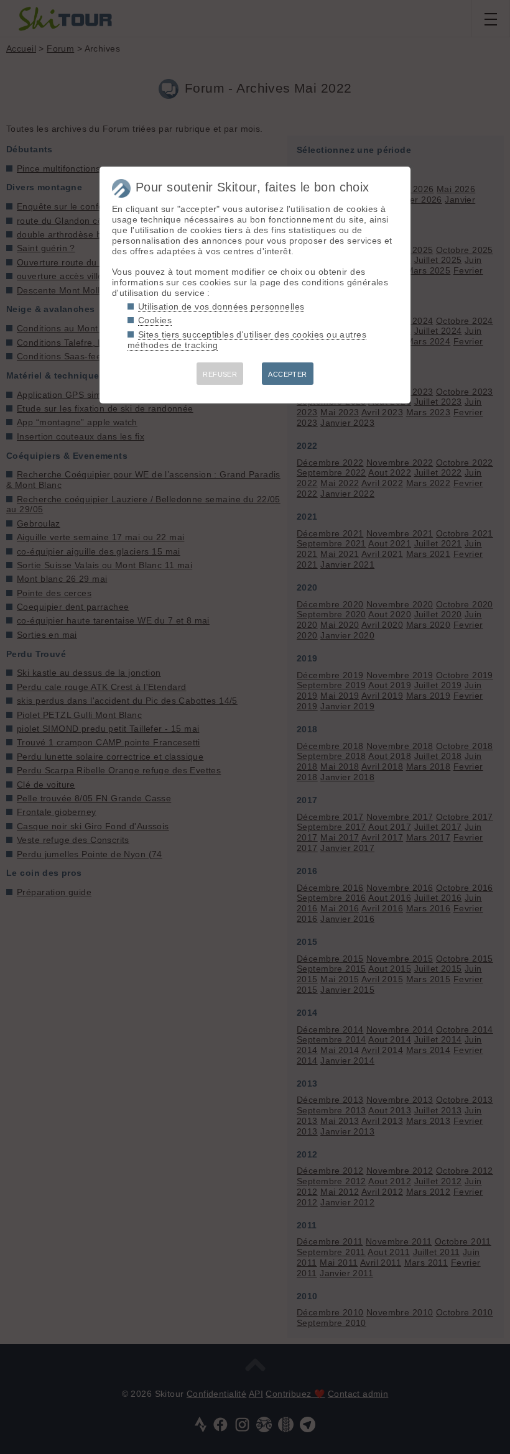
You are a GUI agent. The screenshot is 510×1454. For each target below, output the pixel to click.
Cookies (155, 320)
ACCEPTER (287, 374)
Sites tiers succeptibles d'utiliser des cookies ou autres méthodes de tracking (247, 339)
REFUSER (220, 374)
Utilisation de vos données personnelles (221, 306)
